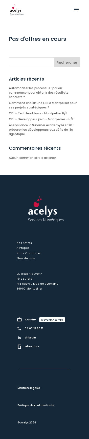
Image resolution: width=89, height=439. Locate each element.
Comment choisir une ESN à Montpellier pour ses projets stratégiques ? (43, 105)
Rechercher (67, 62)
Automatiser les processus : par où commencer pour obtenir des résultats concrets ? (38, 92)
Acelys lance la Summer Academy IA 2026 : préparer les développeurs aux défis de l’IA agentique (41, 129)
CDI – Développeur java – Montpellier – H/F (41, 119)
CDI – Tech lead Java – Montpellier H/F (38, 113)
